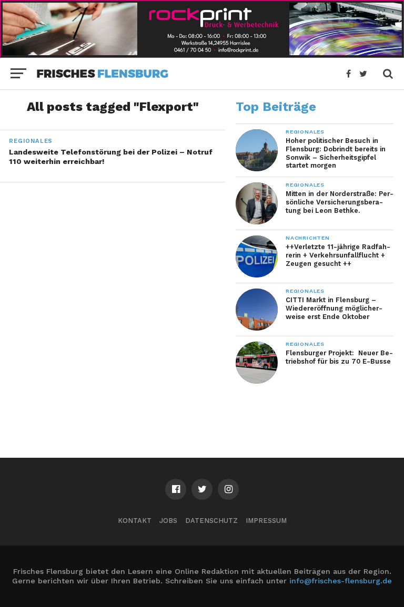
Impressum (266, 520)
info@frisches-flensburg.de (340, 581)
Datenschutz (211, 520)
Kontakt (135, 520)
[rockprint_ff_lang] (202, 54)
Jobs (168, 520)
